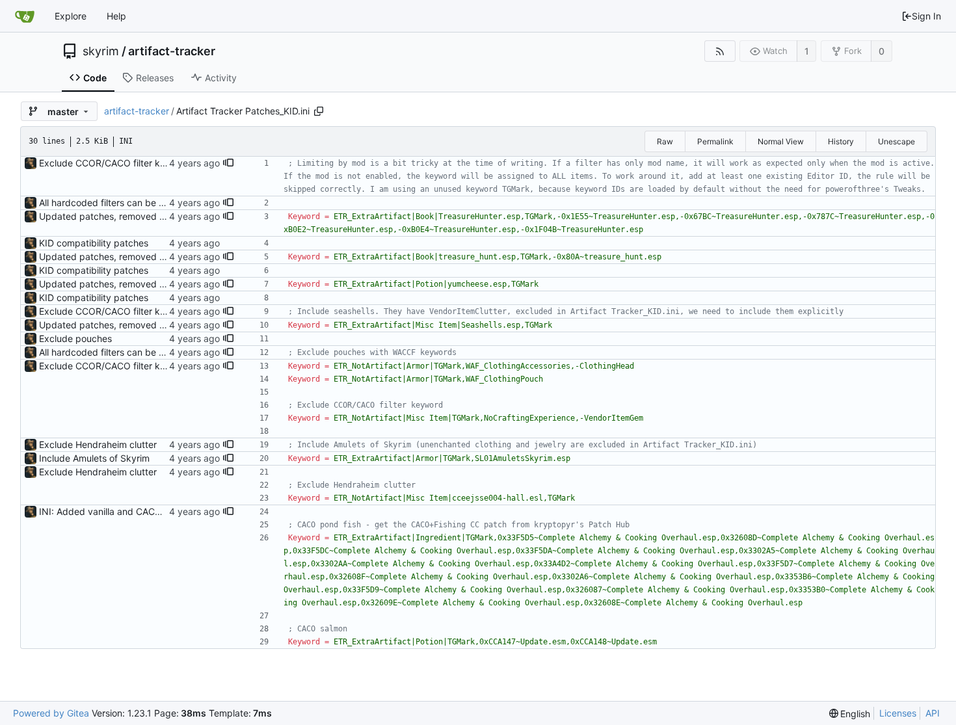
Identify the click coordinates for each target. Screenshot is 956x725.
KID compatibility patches (93, 242)
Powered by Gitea (51, 712)
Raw (665, 141)
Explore (70, 15)
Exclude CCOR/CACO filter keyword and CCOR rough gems (166, 162)
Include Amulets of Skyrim (94, 458)
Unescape (896, 141)
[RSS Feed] (719, 51)
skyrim (101, 51)
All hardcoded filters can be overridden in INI (134, 202)
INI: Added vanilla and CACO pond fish (121, 511)
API (932, 712)
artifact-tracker (171, 51)
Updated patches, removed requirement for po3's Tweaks (162, 216)
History (841, 141)
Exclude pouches (75, 338)
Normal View (781, 141)
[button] (228, 163)
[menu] (850, 713)
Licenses (897, 712)
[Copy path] (318, 111)
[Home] (25, 16)
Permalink (715, 141)
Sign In (926, 15)
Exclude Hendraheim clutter (98, 444)
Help (116, 15)
